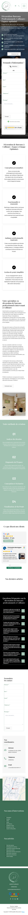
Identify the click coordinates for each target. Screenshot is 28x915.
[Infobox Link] (12, 751)
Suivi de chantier (10, 845)
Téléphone (6, 93)
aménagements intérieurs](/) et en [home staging (13, 317)
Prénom (5, 73)
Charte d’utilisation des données (14, 907)
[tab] (14, 611)
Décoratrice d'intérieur (12, 854)
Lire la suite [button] (6, 561)
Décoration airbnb (10, 850)
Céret (8, 822)
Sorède (8, 819)
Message (5, 100)
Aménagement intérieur (12, 846)
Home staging (10, 856)
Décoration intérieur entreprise (13, 851)
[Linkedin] (15, 899)
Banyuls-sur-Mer (10, 827)
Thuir (8, 820)
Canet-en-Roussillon (11, 828)
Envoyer (7, 116)
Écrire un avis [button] (8, 541)
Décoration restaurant (11, 853)
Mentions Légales (14, 906)
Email (4, 86)
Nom (4, 80)
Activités (14, 909)
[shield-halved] (8, 121)
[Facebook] (10, 899)
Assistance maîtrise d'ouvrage (13, 848)
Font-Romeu (9, 823)
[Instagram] (13, 899)
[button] (16, 5)
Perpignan (9, 817)
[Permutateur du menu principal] (24, 6)
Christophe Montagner (14, 547)
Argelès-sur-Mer (10, 825)
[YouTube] (17, 899)
